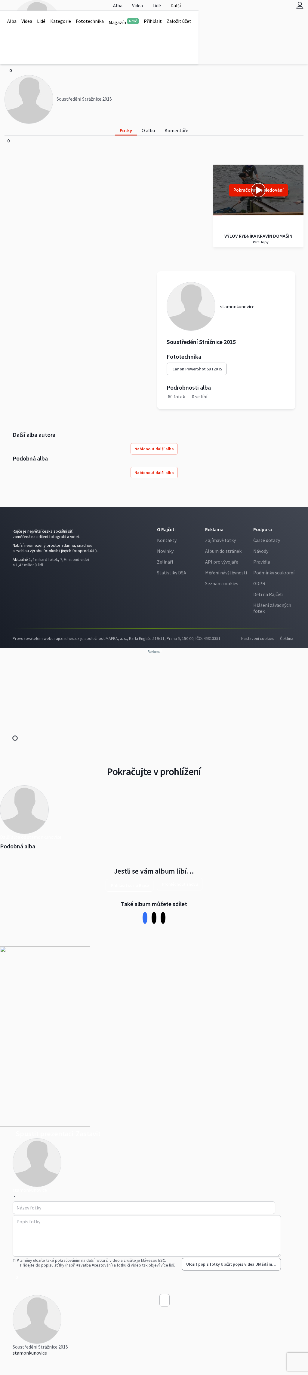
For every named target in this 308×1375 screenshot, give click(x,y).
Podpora (262, 529)
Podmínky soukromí (273, 573)
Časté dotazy (266, 540)
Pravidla (261, 562)
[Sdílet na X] (154, 917)
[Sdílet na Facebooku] (145, 917)
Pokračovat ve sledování (258, 190)
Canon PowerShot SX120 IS (197, 369)
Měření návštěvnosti (226, 573)
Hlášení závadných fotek (272, 608)
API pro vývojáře (221, 562)
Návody (260, 551)
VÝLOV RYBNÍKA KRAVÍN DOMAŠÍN (258, 236)
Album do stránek (223, 551)
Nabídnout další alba (154, 449)
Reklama (214, 529)
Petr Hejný (260, 242)
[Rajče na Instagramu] (17, 577)
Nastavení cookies (257, 638)
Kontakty (167, 540)
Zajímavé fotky (220, 540)
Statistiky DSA (171, 573)
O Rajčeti (166, 529)
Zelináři (165, 562)
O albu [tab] (148, 130)
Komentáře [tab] (176, 130)
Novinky (165, 551)
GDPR (259, 583)
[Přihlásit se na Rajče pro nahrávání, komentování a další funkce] (299, 5)
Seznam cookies (221, 583)
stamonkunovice (30, 1353)
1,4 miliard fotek (43, 559)
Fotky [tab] (126, 130)
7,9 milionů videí (74, 559)
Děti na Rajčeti (268, 594)
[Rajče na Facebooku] (14, 577)
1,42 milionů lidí (29, 564)
